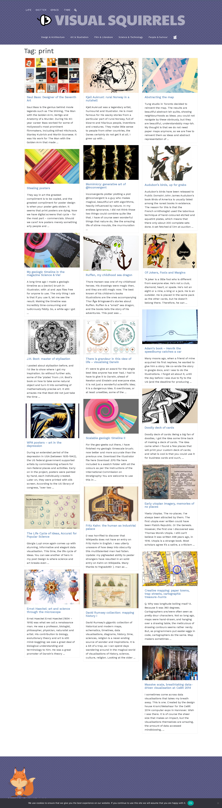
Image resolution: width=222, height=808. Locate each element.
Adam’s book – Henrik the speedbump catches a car (163, 350)
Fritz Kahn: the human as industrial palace (111, 527)
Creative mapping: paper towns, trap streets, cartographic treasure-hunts (167, 594)
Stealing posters (38, 188)
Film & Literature (103, 37)
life (28, 9)
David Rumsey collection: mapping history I (110, 614)
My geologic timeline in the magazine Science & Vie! (46, 273)
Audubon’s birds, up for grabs (165, 184)
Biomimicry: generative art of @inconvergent (106, 185)
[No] (218, 803)
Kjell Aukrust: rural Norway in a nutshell (107, 98)
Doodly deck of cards (159, 427)
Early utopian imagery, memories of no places (169, 505)
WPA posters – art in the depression (44, 444)
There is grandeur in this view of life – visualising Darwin (108, 360)
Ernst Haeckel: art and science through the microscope (48, 610)
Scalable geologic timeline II (105, 438)
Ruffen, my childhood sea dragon (109, 275)
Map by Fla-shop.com (143, 84)
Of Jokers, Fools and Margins (165, 272)
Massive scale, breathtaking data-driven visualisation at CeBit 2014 (169, 686)
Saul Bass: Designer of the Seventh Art (51, 98)
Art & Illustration (79, 37)
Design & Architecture (53, 37)
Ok (190, 803)
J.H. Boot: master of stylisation (48, 358)
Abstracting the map (159, 97)
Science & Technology (131, 37)
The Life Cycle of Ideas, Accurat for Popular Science (52, 535)
